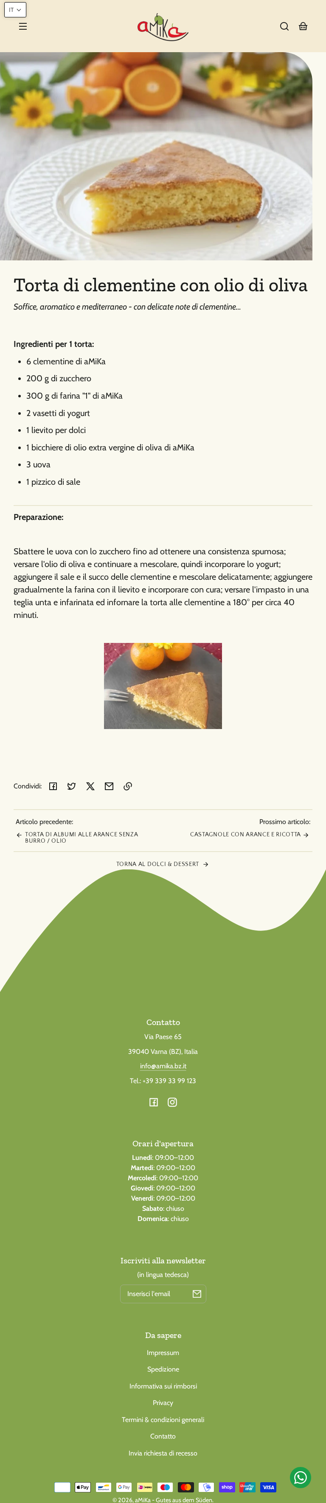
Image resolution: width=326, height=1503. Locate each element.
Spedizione (163, 1369)
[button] (284, 26)
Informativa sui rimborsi (163, 1386)
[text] (163, 583)
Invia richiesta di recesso (163, 1453)
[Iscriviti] (197, 1294)
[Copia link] (127, 786)
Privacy (163, 1403)
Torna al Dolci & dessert (158, 864)
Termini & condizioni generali (163, 1420)
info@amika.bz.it (163, 1066)
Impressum (163, 1353)
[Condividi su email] (109, 786)
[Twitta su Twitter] (71, 786)
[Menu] (23, 26)
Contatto (163, 1436)
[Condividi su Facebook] (53, 786)
